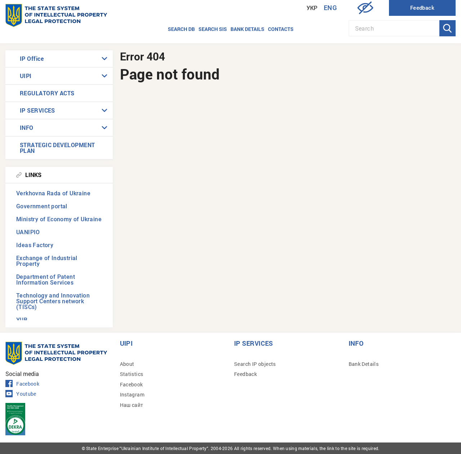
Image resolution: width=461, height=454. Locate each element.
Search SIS (212, 29)
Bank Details (364, 363)
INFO (26, 127)
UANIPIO (28, 232)
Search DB (181, 29)
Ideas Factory (34, 245)
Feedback (245, 374)
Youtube (26, 394)
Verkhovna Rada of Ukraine (53, 193)
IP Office (32, 58)
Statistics (131, 374)
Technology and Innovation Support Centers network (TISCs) (53, 301)
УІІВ (22, 320)
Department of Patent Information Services (45, 279)
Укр (312, 8)
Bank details (247, 29)
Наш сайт (131, 404)
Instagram (132, 394)
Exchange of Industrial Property (46, 261)
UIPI (26, 76)
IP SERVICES (37, 110)
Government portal (41, 206)
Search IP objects (255, 363)
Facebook (27, 384)
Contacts (281, 29)
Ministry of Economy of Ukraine (59, 219)
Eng (330, 8)
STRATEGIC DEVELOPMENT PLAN (57, 147)
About (127, 363)
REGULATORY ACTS (47, 93)
